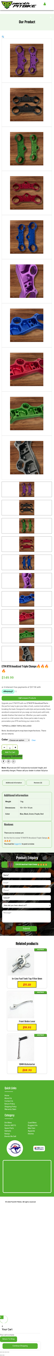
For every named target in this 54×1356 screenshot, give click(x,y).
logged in (17, 844)
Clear (34, 740)
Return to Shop (9, 1339)
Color (5, 739)
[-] (4, 747)
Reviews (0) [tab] (38, 783)
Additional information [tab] (14, 783)
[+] (15, 747)
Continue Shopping (20, 1346)
